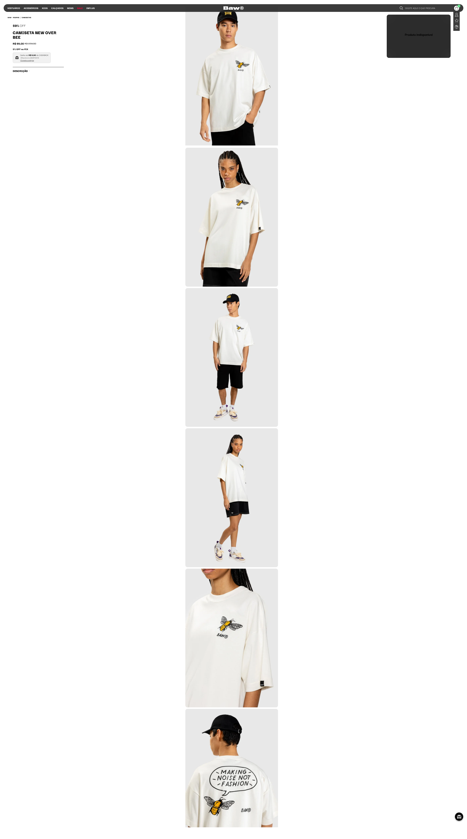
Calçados (57, 8)
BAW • (10, 17)
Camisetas (26, 17)
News (70, 8)
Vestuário (13, 8)
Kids (45, 8)
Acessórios (31, 8)
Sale (80, 8)
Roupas (16, 17)
